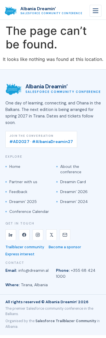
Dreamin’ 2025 (23, 201)
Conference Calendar (29, 211)
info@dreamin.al (33, 270)
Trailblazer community (24, 247)
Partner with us (23, 181)
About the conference (70, 169)
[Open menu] (95, 11)
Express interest (19, 254)
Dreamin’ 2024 (74, 201)
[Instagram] (38, 234)
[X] (51, 234)
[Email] (65, 234)
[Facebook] (24, 234)
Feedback (18, 191)
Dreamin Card (73, 181)
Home (14, 166)
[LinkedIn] (10, 234)
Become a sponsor (65, 247)
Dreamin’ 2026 (74, 191)
